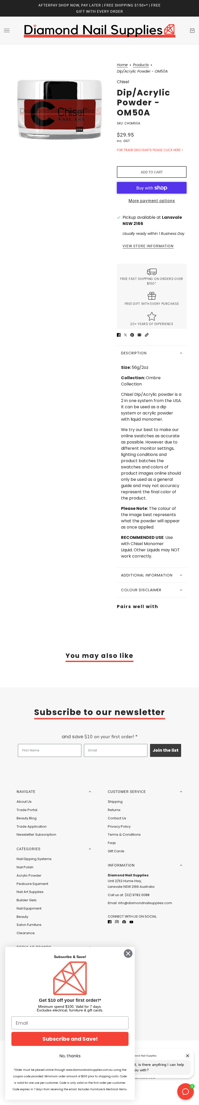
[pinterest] (124, 921)
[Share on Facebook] (119, 334)
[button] (147, 334)
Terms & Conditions (124, 834)
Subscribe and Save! (70, 1039)
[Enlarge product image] (60, 111)
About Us (24, 801)
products (141, 65)
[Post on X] (125, 334)
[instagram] (117, 921)
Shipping (115, 801)
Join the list (166, 750)
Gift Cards (116, 851)
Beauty (22, 916)
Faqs (112, 843)
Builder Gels (27, 900)
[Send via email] (139, 334)
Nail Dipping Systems (34, 859)
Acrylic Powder (29, 875)
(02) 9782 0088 (137, 895)
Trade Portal (27, 810)
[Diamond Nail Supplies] (99, 30)
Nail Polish (25, 867)
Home (122, 65)
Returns (114, 810)
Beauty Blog (27, 818)
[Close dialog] (128, 953)
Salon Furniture (29, 925)
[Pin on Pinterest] (132, 334)
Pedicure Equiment (32, 884)
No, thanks (70, 1056)
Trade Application (32, 826)
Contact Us (117, 818)
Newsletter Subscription (36, 834)
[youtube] (131, 921)
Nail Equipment (29, 908)
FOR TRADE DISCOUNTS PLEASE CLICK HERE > (150, 150)
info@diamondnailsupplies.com (145, 903)
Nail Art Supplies (30, 892)
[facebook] (109, 921)
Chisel (123, 82)
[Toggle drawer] (7, 30)
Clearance (26, 933)
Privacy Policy (119, 826)
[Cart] (192, 30)
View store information (148, 246)
